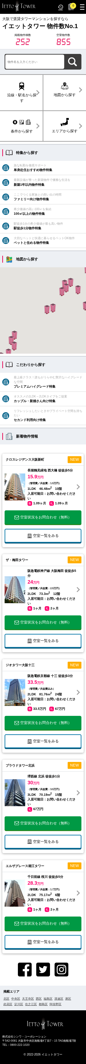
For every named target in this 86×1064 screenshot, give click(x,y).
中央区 (15, 998)
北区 (6, 998)
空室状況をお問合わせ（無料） (46, 517)
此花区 (7, 1004)
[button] (78, 289)
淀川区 (18, 1004)
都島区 (43, 1004)
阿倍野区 (55, 1004)
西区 (39, 998)
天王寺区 (28, 998)
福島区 (48, 998)
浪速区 (58, 998)
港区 (68, 998)
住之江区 (31, 1004)
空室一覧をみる (46, 536)
